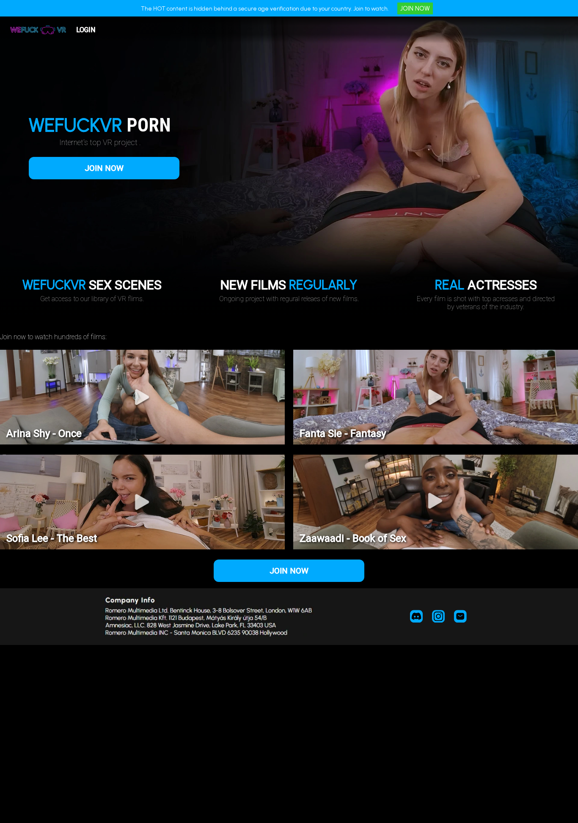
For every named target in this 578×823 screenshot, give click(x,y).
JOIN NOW (415, 8)
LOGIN (85, 30)
